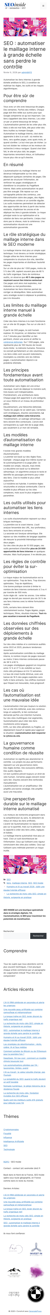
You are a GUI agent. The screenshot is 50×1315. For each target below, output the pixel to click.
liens (9, 883)
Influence (7, 1137)
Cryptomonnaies (11, 1129)
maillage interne (19, 883)
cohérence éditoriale (13, 342)
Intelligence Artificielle (13, 1141)
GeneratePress (35, 1311)
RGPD (6, 1162)
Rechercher (8, 931)
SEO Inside (38, 883)
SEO (9, 879)
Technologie (9, 1149)
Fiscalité (7, 1133)
